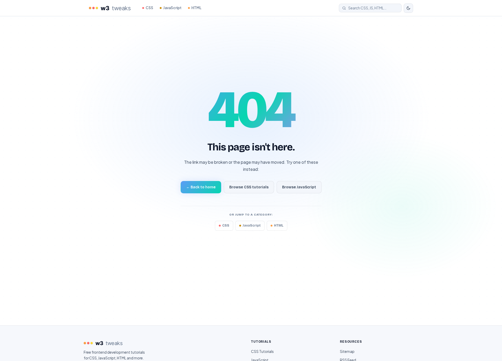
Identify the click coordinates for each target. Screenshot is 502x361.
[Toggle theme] (408, 8)
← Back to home (201, 187)
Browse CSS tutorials (249, 187)
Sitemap (347, 351)
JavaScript (172, 7)
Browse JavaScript (299, 187)
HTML (196, 7)
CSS (149, 7)
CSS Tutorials (262, 351)
